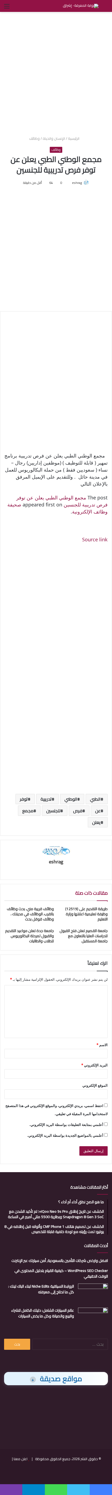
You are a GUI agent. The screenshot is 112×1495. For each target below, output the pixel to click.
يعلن (96, 822)
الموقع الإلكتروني (95, 1085)
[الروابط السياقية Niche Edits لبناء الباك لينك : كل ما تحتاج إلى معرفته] (93, 1294)
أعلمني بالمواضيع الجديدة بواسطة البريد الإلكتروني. (65, 1135)
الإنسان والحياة (54, 138)
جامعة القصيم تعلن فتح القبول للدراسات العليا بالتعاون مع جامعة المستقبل (84, 935)
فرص (77, 811)
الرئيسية (74, 138)
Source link (95, 539)
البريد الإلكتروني (94, 1065)
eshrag (77, 183)
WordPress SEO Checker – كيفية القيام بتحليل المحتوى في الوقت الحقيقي (61, 1273)
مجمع (27, 811)
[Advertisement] (56, 73)
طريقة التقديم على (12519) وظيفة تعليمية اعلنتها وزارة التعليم (86, 914)
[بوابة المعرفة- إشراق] (80, 6)
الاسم (102, 1044)
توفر (24, 799)
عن (98, 811)
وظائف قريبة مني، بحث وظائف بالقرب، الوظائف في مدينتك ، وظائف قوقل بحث (30, 914)
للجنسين (53, 811)
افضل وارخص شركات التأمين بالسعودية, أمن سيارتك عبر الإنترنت (59, 1260)
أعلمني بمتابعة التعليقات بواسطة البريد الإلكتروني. (66, 1124)
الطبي (95, 799)
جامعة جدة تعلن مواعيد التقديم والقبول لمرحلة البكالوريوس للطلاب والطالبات (29, 935)
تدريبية (46, 799)
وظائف (34, 138)
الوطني (70, 799)
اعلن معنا (20, 1459)
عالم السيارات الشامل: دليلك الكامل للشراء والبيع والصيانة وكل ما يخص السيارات (42, 1313)
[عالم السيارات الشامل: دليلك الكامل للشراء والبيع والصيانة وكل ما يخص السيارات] (93, 1318)
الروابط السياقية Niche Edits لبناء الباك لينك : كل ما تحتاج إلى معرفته (41, 1289)
